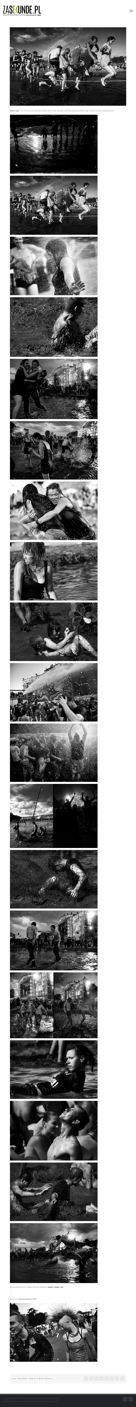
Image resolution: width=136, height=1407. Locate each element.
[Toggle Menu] (131, 11)
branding (41, 1398)
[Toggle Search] (124, 11)
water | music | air (55, 1287)
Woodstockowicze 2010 (27, 1299)
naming (47, 1398)
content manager (55, 1398)
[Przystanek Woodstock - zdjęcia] (54, 117)
